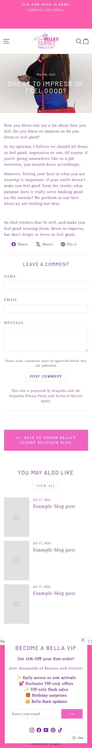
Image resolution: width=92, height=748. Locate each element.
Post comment (46, 376)
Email (10, 300)
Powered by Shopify (46, 744)
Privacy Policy (36, 396)
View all (46, 486)
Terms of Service (69, 396)
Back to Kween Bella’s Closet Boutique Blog (48, 440)
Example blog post (54, 506)
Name (10, 276)
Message (14, 323)
